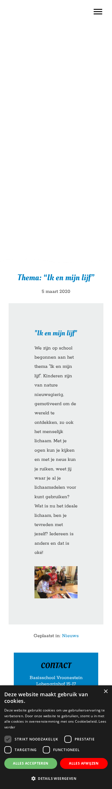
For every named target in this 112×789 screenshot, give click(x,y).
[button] (56, 778)
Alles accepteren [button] (30, 763)
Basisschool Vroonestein (23, 5)
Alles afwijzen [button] (84, 763)
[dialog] (56, 737)
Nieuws (70, 636)
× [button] (105, 691)
